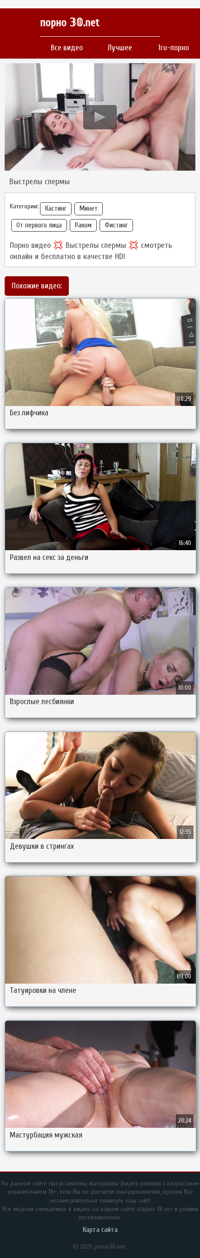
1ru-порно (173, 47)
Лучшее (119, 47)
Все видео (67, 47)
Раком (83, 225)
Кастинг (56, 209)
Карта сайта (100, 1229)
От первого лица (39, 225)
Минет (89, 209)
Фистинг (116, 225)
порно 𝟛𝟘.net (70, 22)
